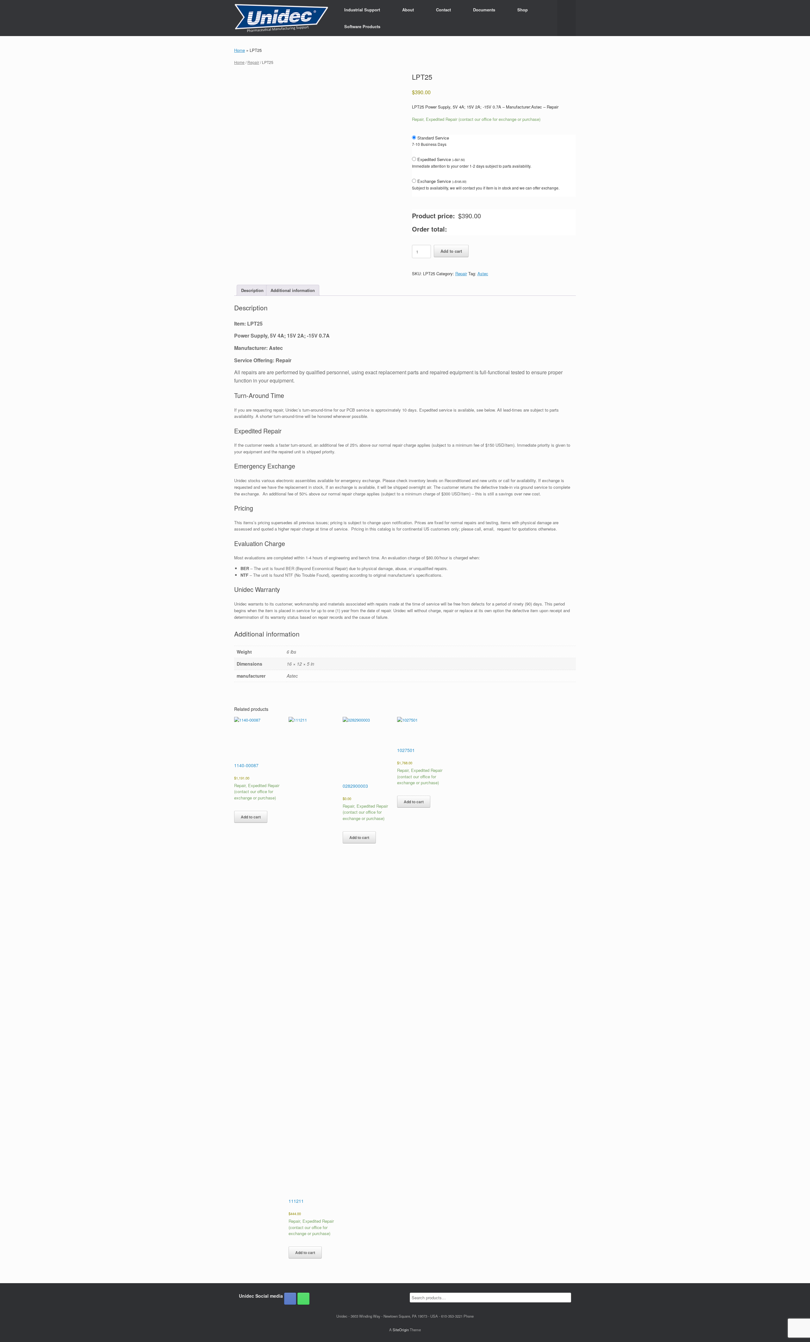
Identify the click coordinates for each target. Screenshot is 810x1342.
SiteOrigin (401, 1329)
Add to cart (451, 251)
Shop (522, 10)
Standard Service (433, 138)
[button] (566, 18)
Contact (443, 10)
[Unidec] (281, 18)
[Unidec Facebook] (290, 1299)
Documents (484, 10)
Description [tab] (252, 290)
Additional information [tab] (293, 290)
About (408, 10)
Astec (482, 273)
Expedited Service (441, 159)
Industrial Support (362, 10)
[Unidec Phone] (303, 1299)
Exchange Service (441, 181)
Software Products (362, 26)
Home (239, 50)
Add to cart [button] (251, 817)
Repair (253, 62)
